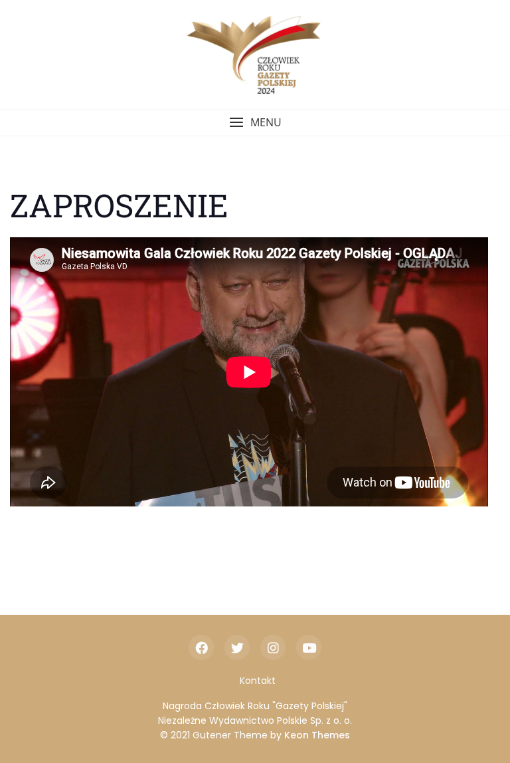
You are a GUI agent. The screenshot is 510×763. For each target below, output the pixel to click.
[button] (255, 122)
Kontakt (258, 680)
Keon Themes (317, 735)
